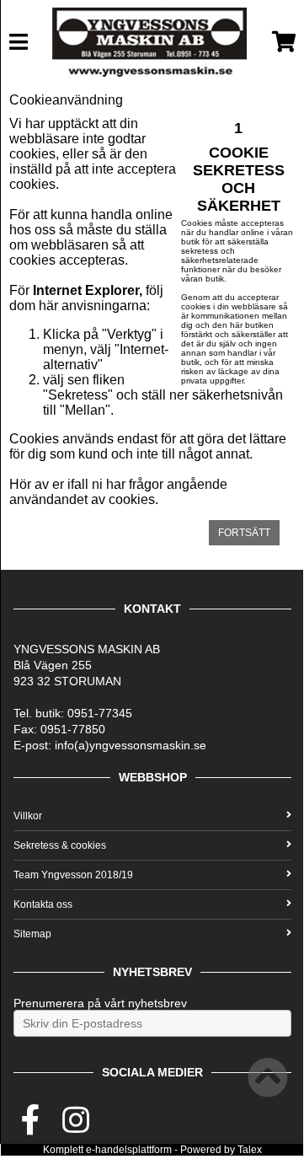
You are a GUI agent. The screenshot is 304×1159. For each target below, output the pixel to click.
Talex (249, 1150)
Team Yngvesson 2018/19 (73, 875)
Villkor (27, 816)
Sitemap (32, 934)
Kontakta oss (42, 904)
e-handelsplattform (129, 1150)
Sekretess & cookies (59, 845)
